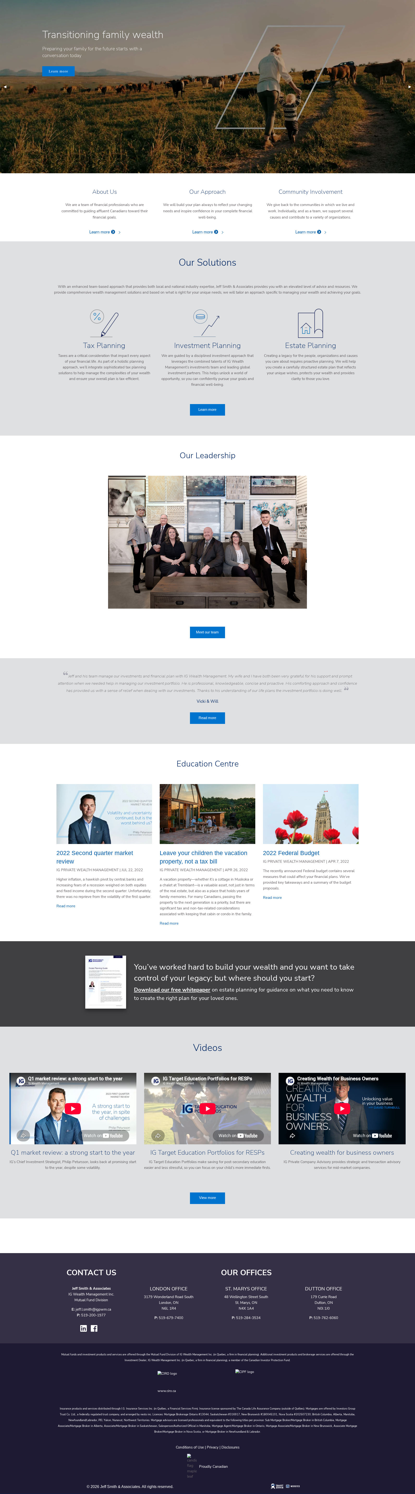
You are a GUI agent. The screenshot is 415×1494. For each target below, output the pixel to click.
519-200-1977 (93, 1315)
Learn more (58, 71)
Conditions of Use (190, 1447)
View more (207, 1198)
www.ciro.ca (167, 1391)
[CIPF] (246, 1377)
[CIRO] (183, 1377)
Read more (207, 718)
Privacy (213, 1447)
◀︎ (7, 86)
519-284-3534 (248, 1317)
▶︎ (412, 86)
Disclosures (230, 1447)
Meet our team (207, 632)
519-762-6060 (326, 1317)
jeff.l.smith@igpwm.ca (93, 1309)
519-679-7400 (171, 1317)
